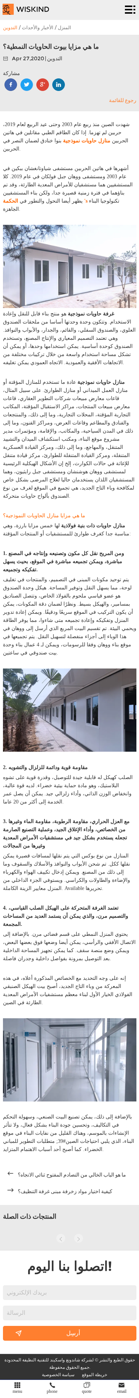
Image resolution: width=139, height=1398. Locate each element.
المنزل (64, 27)
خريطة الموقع (94, 1374)
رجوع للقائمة (122, 100)
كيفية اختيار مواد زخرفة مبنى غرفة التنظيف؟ (65, 1191)
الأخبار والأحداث (37, 27)
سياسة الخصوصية (58, 1374)
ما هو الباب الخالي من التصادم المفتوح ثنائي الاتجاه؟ (72, 1174)
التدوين (10, 27)
